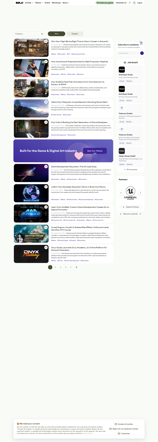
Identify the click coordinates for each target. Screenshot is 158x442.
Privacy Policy (87, 433)
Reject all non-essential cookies (125, 429)
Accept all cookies (125, 424)
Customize (125, 433)
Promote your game (105, 3)
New (56, 34)
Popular (75, 34)
